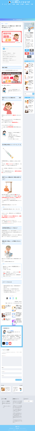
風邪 (21, 303)
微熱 (9, 303)
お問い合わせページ (12, 428)
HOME (18, 426)
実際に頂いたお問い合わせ (6, 407)
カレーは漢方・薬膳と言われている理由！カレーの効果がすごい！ (17, 410)
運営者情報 (17, 428)
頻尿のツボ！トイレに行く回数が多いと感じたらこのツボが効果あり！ (17, 402)
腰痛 (14, 4)
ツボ (6, 4)
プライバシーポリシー (23, 428)
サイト (3, 375)
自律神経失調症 (16, 303)
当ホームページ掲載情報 (6, 401)
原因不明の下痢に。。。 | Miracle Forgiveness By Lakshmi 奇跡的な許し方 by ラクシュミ (17, 416)
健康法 (18, 4)
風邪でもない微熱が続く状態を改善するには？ (9, 56)
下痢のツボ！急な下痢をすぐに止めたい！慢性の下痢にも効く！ (17, 414)
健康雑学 (20, 301)
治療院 (22, 4)
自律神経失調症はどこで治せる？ (7, 58)
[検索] (33, 94)
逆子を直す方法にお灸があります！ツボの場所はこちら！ (17, 420)
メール (3, 371)
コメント (4, 355)
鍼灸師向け (27, 4)
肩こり (10, 4)
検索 (32, 4)
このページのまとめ (6, 61)
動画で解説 (4, 51)
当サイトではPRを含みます (17, 19)
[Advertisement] (17, 12)
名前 (3, 367)
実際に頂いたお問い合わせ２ (6, 404)
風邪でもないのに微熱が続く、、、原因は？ (9, 53)
